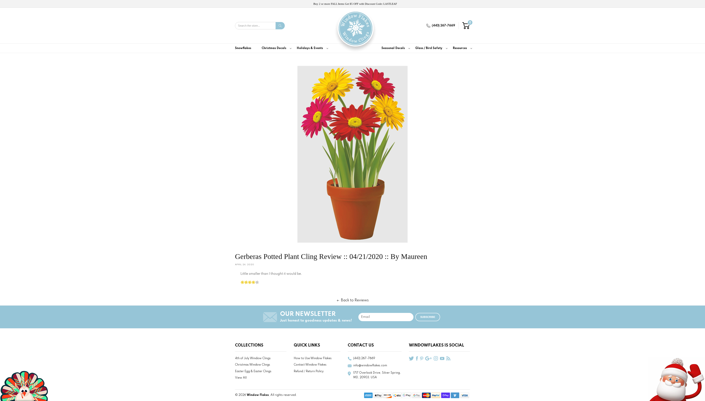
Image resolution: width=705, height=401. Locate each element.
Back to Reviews (355, 300)
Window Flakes (258, 395)
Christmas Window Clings (252, 364)
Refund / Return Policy (309, 371)
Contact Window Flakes (310, 364)
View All (241, 377)
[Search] (280, 25)
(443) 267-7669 (443, 25)
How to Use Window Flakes (313, 358)
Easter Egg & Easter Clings (253, 371)
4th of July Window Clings (253, 358)
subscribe (427, 316)
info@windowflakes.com (370, 365)
